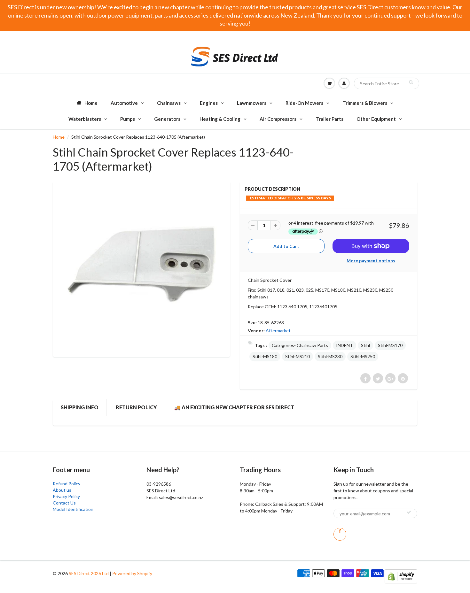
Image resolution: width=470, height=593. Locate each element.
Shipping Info (79, 407)
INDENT (344, 345)
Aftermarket (278, 330)
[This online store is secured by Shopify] (401, 576)
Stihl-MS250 (362, 356)
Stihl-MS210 (297, 356)
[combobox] (386, 83)
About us (62, 490)
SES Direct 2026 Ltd (89, 573)
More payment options (371, 260)
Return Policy (136, 407)
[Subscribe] (408, 512)
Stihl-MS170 (390, 345)
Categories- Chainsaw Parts (300, 345)
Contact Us (64, 502)
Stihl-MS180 (265, 356)
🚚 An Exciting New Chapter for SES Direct (234, 407)
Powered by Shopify (132, 573)
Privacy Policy (66, 496)
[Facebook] (339, 534)
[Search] (411, 82)
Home (59, 137)
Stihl (365, 345)
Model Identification (73, 509)
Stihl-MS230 (330, 356)
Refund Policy (66, 483)
